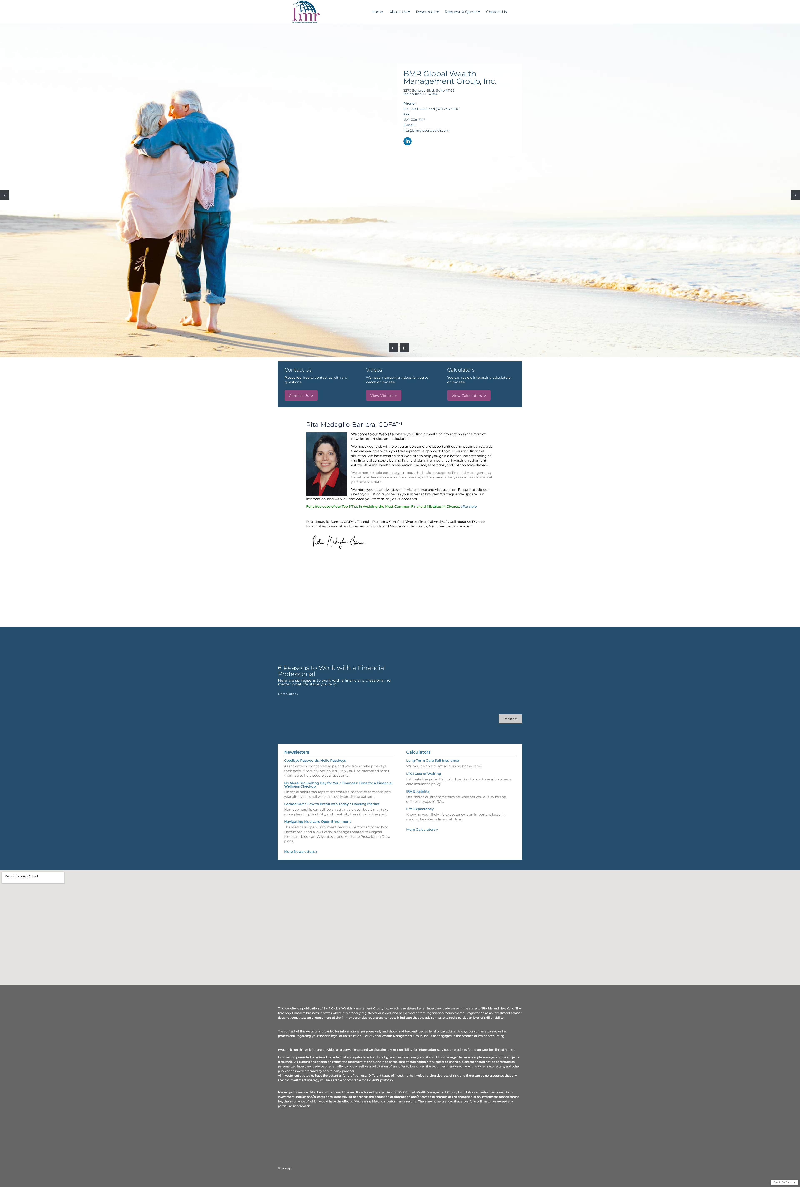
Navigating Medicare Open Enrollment (317, 822)
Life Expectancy (420, 809)
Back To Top (782, 1182)
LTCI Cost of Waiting (423, 774)
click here (469, 506)
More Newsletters (300, 852)
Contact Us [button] (299, 396)
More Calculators (422, 829)
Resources (425, 12)
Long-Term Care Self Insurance (432, 761)
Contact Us (496, 12)
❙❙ (405, 347)
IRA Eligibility (418, 791)
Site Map (284, 1168)
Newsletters (296, 752)
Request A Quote (461, 12)
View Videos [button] (381, 396)
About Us (398, 12)
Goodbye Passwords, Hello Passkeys (315, 761)
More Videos (288, 693)
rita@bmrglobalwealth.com (426, 131)
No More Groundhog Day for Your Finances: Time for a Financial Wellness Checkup (338, 784)
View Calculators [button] (467, 396)
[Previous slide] (4, 195)
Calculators (418, 752)
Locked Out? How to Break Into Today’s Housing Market (332, 804)
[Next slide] (795, 195)
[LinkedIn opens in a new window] (407, 141)
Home (377, 12)
